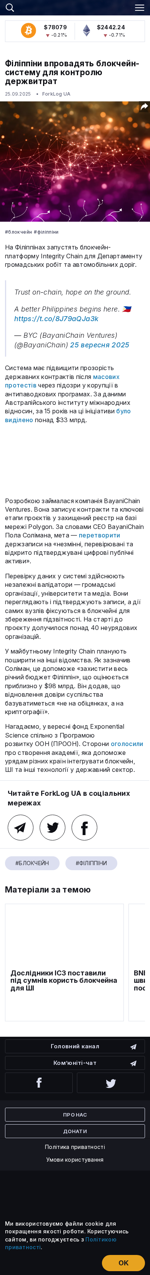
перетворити (99, 535)
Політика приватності (75, 1147)
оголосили (127, 744)
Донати (75, 1131)
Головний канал (75, 1046)
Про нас (75, 1115)
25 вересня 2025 (99, 345)
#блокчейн (18, 232)
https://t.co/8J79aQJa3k (56, 319)
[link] (75, 6)
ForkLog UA (56, 94)
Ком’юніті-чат (75, 1062)
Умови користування (74, 1159)
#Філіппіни (46, 232)
